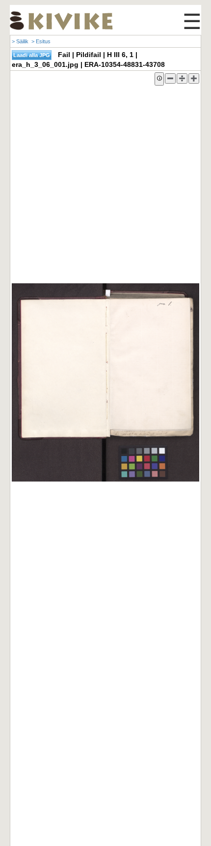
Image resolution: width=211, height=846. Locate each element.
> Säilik (20, 41)
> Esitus (41, 41)
